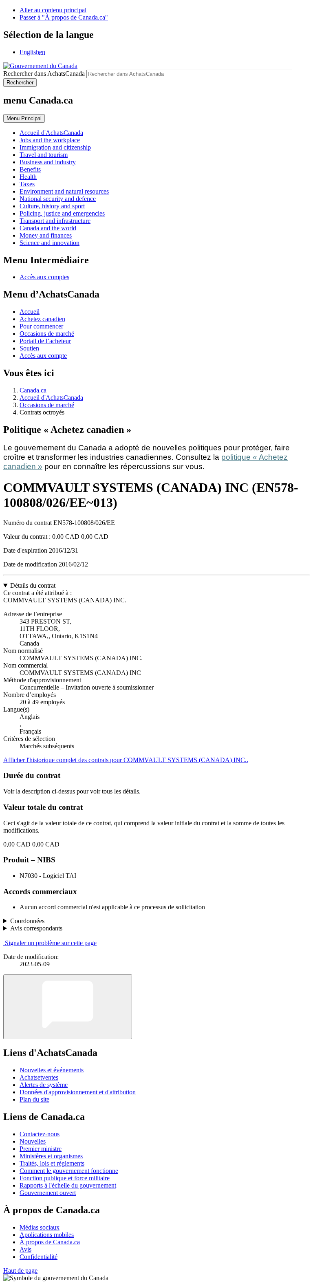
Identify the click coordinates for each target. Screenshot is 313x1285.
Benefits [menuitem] (30, 169)
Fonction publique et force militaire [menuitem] (65, 1178)
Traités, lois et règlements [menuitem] (52, 1163)
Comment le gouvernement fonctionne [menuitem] (69, 1170)
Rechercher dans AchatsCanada (44, 73)
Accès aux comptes (44, 276)
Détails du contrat (32, 585)
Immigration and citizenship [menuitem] (55, 147)
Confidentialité (38, 1256)
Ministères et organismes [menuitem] (51, 1156)
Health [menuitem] (28, 176)
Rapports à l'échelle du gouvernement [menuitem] (68, 1185)
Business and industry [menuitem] (48, 162)
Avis (25, 1249)
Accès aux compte (43, 355)
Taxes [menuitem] (27, 184)
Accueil (30, 311)
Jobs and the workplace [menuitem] (50, 140)
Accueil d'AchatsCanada (51, 397)
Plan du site (34, 1099)
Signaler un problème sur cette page (51, 942)
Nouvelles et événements (52, 1070)
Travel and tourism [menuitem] (44, 154)
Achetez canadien (42, 318)
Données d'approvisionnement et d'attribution (78, 1092)
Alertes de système (44, 1084)
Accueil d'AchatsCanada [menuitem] (51, 132)
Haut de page (20, 1270)
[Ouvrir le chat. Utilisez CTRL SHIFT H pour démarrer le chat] (67, 1006)
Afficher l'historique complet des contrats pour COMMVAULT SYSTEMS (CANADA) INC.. (125, 759)
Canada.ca (33, 390)
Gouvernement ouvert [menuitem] (48, 1192)
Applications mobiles (47, 1234)
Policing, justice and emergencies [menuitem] (62, 213)
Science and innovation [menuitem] (49, 242)
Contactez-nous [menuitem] (40, 1134)
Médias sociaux (40, 1227)
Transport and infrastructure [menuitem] (55, 220)
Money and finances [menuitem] (46, 235)
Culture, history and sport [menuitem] (52, 206)
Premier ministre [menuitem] (41, 1148)
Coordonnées (27, 920)
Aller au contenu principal (53, 10)
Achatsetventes (39, 1077)
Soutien (29, 348)
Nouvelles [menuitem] (33, 1141)
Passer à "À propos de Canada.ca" (64, 17)
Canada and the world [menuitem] (48, 228)
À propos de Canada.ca (50, 1242)
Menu (24, 118)
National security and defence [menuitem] (58, 198)
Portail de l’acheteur (45, 340)
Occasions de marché (47, 333)
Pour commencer (41, 326)
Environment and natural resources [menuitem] (64, 191)
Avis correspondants (36, 928)
